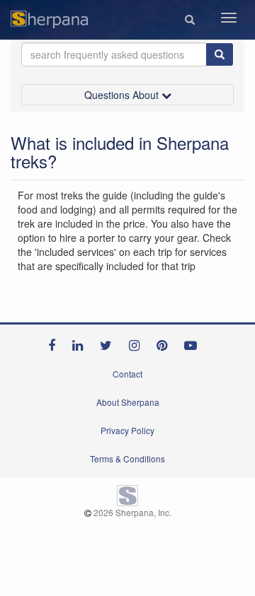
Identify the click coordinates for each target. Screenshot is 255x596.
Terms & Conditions (127, 458)
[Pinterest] (165, 342)
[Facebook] (55, 342)
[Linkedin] (81, 342)
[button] (190, 20)
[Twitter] (109, 342)
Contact (127, 374)
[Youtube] (194, 342)
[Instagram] (138, 342)
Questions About (123, 95)
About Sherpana (127, 402)
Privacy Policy (127, 430)
